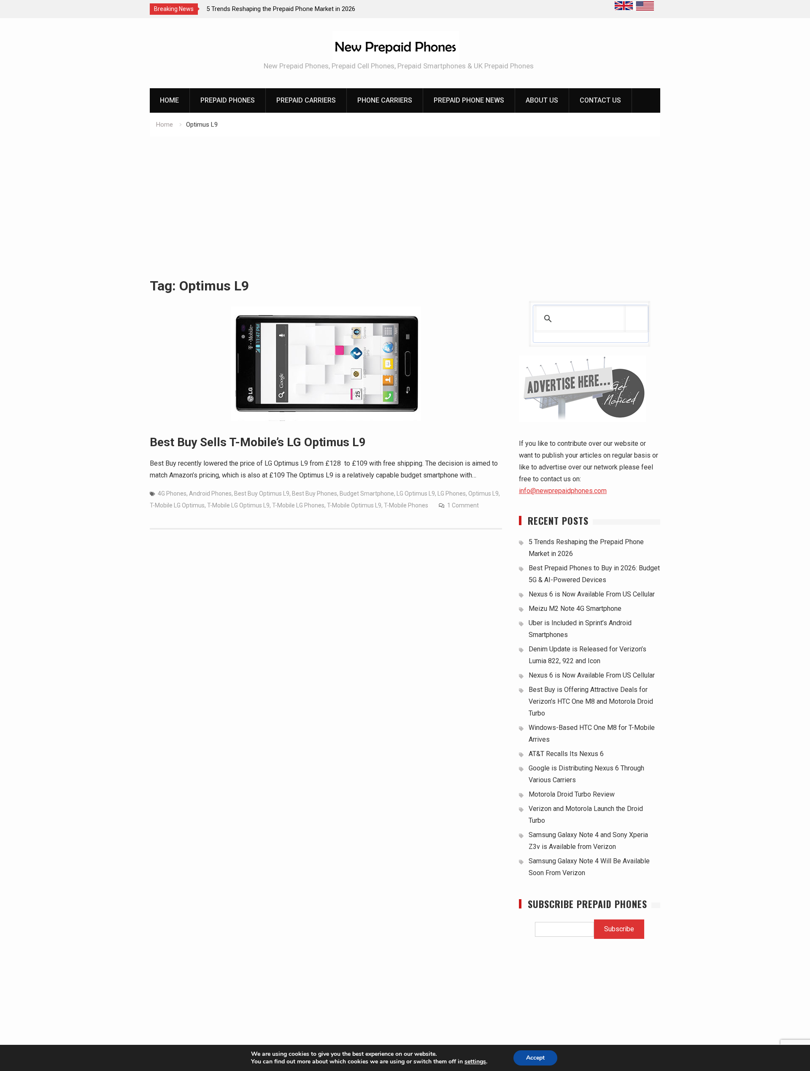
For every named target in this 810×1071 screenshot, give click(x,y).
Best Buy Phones (314, 493)
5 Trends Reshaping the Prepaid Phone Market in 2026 (280, 9)
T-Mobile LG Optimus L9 (238, 505)
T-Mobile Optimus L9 (354, 505)
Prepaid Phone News (469, 100)
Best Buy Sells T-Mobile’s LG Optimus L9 (258, 442)
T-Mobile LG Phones (298, 505)
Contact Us (600, 100)
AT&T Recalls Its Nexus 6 (566, 754)
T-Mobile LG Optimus (177, 505)
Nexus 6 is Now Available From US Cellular (592, 594)
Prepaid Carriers (306, 100)
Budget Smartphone (367, 493)
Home (169, 100)
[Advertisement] (405, 200)
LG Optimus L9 (416, 493)
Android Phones (210, 493)
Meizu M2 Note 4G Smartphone (575, 609)
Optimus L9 (483, 493)
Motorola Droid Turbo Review (572, 794)
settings (475, 1062)
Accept (535, 1058)
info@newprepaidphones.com (563, 491)
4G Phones (172, 493)
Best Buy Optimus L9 (261, 493)
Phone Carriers (384, 100)
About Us (542, 100)
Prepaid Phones (227, 100)
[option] (282, 8)
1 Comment (463, 505)
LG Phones (451, 493)
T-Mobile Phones (406, 505)
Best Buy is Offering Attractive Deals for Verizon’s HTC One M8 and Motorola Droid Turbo (591, 701)
